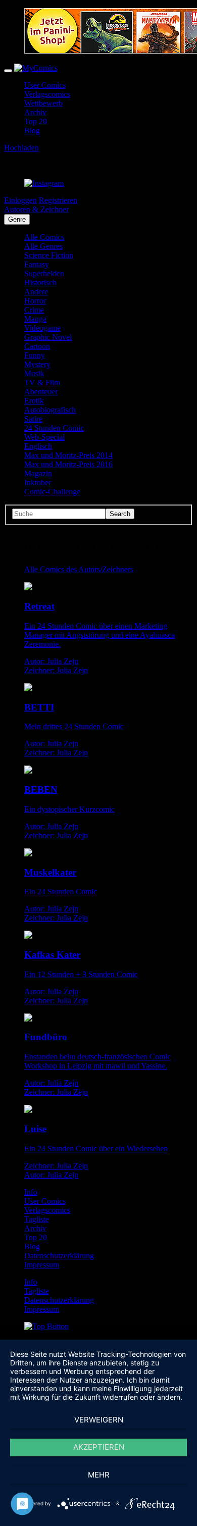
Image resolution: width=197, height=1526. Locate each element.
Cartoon (37, 346)
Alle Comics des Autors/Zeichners (78, 569)
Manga (35, 319)
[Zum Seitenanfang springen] (46, 1326)
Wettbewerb (43, 103)
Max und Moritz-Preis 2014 (68, 455)
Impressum (41, 1264)
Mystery (37, 364)
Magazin (38, 473)
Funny (34, 355)
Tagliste (36, 1219)
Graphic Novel (48, 337)
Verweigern (98, 1420)
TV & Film (42, 382)
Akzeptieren (98, 1447)
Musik (34, 373)
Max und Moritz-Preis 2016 (68, 464)
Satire (33, 419)
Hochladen (21, 147)
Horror (35, 300)
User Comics (45, 85)
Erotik (34, 400)
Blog (32, 130)
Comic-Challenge (52, 491)
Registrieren (58, 200)
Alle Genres (43, 246)
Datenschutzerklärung (59, 1255)
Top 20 (35, 121)
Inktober (37, 482)
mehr (99, 1475)
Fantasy (36, 264)
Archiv (35, 112)
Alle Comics (44, 237)
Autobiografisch (50, 409)
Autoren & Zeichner (36, 209)
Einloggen (20, 200)
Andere (36, 291)
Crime (34, 310)
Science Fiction (48, 255)
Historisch (40, 282)
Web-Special (44, 437)
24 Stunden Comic (54, 428)
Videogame (42, 328)
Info (30, 1192)
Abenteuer (41, 391)
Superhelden (44, 273)
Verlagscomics (47, 94)
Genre (17, 219)
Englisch (38, 446)
